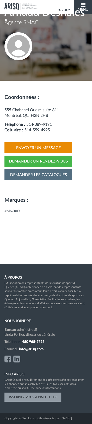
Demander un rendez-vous (38, 161)
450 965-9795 (33, 342)
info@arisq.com (31, 349)
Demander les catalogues (38, 175)
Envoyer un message (38, 148)
